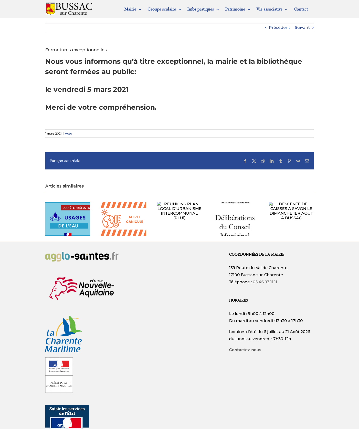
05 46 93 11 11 (265, 282)
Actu (68, 133)
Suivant (302, 27)
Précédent (279, 27)
